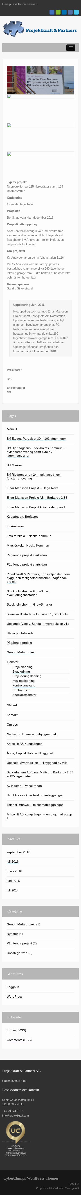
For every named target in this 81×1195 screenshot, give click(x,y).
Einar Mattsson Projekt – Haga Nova (32, 488)
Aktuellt (12, 429)
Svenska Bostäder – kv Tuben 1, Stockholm (38, 614)
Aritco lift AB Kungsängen (25, 743)
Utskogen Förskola (20, 633)
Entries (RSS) (16, 1030)
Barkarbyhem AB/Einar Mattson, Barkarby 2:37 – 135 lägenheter (40, 774)
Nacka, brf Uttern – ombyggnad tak (32, 734)
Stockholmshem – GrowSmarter (29, 604)
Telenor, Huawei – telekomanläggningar (35, 805)
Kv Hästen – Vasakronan (24, 786)
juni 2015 (13, 881)
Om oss (12, 724)
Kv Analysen (15, 526)
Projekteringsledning (26, 676)
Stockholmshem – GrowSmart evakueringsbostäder (28, 593)
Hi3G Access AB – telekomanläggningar (35, 795)
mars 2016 (14, 871)
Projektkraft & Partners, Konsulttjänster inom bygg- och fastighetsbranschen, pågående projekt (38, 577)
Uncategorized (17, 953)
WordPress (14, 996)
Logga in (13, 987)
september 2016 (18, 852)
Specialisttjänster (24, 695)
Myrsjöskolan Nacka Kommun (28, 545)
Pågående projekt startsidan (27, 555)
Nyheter (12, 933)
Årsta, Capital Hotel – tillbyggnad (30, 753)
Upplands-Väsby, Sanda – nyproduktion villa (38, 623)
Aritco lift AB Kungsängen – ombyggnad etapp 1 (39, 816)
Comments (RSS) (19, 1040)
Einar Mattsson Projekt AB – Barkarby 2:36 (37, 497)
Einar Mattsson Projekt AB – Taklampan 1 (36, 507)
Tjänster (12, 662)
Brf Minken (14, 465)
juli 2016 (13, 861)
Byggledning (21, 671)
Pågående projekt (19, 642)
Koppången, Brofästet (22, 516)
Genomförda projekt (21, 652)
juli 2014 (13, 890)
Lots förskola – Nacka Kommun (29, 536)
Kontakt (12, 715)
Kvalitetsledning (23, 680)
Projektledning (22, 667)
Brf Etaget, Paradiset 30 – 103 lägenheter (36, 438)
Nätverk (12, 705)
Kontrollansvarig (23, 685)
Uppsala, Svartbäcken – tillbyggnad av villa (37, 762)
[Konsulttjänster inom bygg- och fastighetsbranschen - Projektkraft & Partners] (40, 28)
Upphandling (21, 690)
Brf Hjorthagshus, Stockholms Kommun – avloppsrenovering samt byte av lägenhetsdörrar (36, 451)
